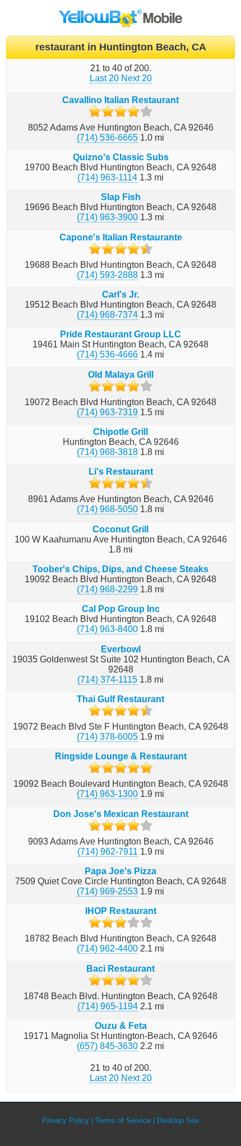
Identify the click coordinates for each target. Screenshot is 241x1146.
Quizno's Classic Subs (121, 157)
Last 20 (104, 78)
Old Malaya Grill (121, 374)
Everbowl (121, 649)
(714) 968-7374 (107, 314)
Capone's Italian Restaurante (120, 237)
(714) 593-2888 (107, 275)
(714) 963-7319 (107, 412)
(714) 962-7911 (107, 851)
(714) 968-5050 (107, 509)
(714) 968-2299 (107, 589)
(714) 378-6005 (107, 736)
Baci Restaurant (120, 968)
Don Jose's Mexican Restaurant (120, 814)
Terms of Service (123, 1120)
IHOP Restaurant (120, 911)
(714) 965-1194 (107, 1006)
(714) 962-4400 (107, 948)
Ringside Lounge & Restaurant (121, 756)
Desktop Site (178, 1120)
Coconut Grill (120, 529)
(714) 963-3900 (107, 217)
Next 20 (136, 78)
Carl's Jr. (120, 294)
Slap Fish (121, 197)
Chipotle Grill (120, 432)
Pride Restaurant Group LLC (120, 334)
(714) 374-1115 (107, 679)
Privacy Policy (65, 1120)
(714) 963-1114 (107, 177)
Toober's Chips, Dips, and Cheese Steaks (120, 569)
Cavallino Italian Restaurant (120, 100)
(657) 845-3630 (107, 1046)
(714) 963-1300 (107, 794)
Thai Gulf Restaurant (120, 699)
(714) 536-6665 (107, 137)
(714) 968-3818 (107, 452)
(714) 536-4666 (107, 354)
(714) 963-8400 (107, 629)
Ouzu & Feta (121, 1026)
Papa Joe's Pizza (120, 871)
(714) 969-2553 (107, 891)
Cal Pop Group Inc (121, 609)
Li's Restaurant (121, 471)
